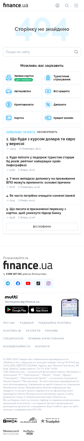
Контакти (42, 346)
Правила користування (46, 338)
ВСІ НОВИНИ (42, 226)
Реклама (51, 330)
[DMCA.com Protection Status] (10, 424)
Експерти (33, 330)
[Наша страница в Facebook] (18, 283)
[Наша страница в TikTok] (38, 283)
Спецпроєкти (13, 338)
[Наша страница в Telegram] (8, 283)
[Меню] (76, 5)
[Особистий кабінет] (57, 5)
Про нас (9, 323)
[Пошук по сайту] (66, 5)
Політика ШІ (12, 330)
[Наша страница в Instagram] (48, 283)
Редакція (27, 323)
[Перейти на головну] (15, 5)
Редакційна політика (54, 323)
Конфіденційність (16, 346)
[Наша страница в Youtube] (28, 283)
